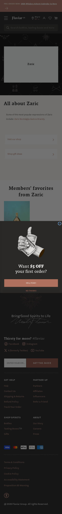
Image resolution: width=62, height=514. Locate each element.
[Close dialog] (59, 223)
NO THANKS (31, 290)
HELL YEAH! (31, 283)
